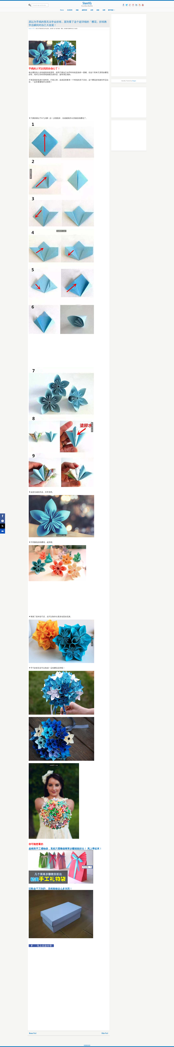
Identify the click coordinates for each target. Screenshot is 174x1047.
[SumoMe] (2, 531)
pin (133, 5)
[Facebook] (2, 515)
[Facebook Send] (2, 521)
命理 (92, 10)
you (142, 5)
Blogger (134, 80)
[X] (2, 526)
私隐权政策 (87, 1045)
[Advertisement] (65, 35)
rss (139, 5)
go (130, 5)
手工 (34, 28)
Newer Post (32, 1033)
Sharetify (87, 3)
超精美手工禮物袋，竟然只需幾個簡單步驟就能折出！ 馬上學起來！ (65, 848)
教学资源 (110, 10)
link (136, 5)
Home (62, 10)
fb (123, 5)
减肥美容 (84, 10)
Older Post (105, 1033)
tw (126, 5)
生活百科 (69, 10)
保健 (77, 10)
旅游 (98, 10)
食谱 (104, 10)
